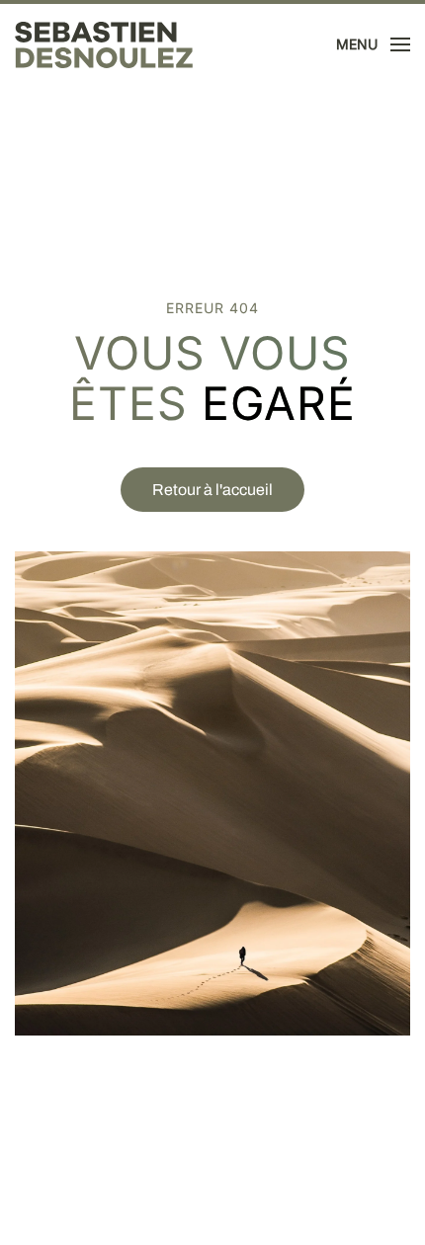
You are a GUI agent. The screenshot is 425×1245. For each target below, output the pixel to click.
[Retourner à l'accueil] (104, 44)
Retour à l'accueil (212, 489)
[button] (373, 44)
